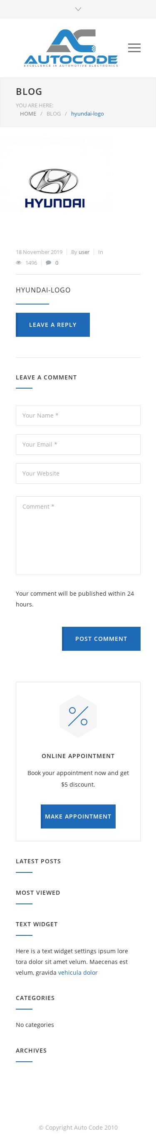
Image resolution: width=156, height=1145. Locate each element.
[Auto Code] (71, 47)
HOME (28, 113)
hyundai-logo (43, 290)
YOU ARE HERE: (34, 105)
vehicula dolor (78, 972)
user (84, 252)
